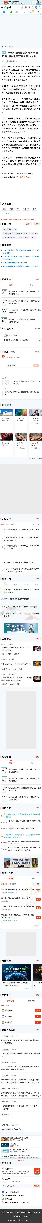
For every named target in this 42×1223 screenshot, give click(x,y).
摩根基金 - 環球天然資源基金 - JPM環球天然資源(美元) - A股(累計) (17, 916)
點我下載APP (25, 177)
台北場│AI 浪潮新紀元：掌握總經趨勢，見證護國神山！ (24, 302)
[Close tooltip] (36, 16)
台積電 (9, 1016)
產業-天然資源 (12, 921)
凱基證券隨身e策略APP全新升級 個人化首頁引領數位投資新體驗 (6, 419)
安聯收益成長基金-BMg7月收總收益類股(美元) (17, 889)
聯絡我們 (26, 1216)
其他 (9, 910)
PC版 (3, 1212)
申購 (38, 899)
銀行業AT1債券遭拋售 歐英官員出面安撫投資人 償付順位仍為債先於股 (22, 382)
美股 (5, 47)
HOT (10, 291)
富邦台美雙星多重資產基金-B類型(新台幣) (16, 898)
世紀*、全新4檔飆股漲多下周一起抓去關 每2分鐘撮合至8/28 (21, 419)
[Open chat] (38, 12)
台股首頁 (28, 224)
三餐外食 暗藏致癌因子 (35, 419)
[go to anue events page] (32, 7)
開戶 (38, 891)
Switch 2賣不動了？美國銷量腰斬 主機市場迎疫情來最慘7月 (5, 444)
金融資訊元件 (17, 1216)
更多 (33, 237)
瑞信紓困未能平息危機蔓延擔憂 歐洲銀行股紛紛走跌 (22, 393)
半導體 (9, 1022)
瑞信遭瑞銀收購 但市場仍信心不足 (15, 262)
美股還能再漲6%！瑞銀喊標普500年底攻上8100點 (20, 266)
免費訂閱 (37, 1186)
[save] (30, 11)
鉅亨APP (10, 1212)
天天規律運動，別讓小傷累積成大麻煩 (20, 444)
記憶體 (9, 1010)
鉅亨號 (17, 1212)
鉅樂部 (23, 1212)
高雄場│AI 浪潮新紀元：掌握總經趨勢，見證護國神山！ (24, 320)
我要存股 (36, 224)
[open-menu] (2, 7)
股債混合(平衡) (12, 893)
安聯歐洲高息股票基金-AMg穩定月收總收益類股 (18, 906)
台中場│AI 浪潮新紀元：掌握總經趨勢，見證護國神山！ (24, 292)
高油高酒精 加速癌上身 (35, 444)
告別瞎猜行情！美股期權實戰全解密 (18, 173)
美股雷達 (11, 644)
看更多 (38, 279)
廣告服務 (37, 1212)
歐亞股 (11, 47)
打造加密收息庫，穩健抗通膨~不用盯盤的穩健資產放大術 (24, 311)
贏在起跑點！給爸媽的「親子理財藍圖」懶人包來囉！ (19, 220)
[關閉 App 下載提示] (2, 2)
